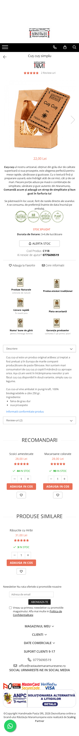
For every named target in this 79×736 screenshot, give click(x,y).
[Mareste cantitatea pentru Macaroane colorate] (64, 479)
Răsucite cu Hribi (21, 530)
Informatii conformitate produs (25, 411)
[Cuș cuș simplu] (39, 115)
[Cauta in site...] (74, 47)
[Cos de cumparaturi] (65, 47)
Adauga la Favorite (23, 265)
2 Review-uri (48, 73)
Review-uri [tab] (14, 420)
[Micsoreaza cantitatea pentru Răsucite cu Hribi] (15, 555)
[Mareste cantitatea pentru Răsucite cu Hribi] (28, 555)
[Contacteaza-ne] (54, 47)
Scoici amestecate (21, 454)
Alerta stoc (41, 243)
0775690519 (41, 660)
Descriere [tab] (11, 348)
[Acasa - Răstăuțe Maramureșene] (39, 33)
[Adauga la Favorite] (21, 495)
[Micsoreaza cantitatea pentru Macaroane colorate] (51, 479)
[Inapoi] (3, 57)
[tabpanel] (39, 115)
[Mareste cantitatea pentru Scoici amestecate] (28, 479)
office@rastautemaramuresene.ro (42, 666)
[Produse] (5, 48)
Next (72, 120)
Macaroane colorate (57, 454)
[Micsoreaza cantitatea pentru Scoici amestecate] (15, 479)
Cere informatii (54, 265)
